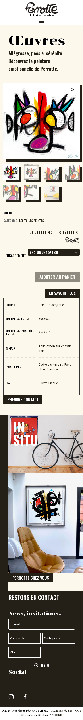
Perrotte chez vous (30, 578)
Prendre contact (23, 399)
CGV (78, 710)
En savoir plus (62, 293)
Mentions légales (61, 710)
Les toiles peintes (31, 220)
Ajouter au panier (57, 277)
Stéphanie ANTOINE (50, 715)
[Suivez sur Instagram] (11, 697)
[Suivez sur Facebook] (25, 697)
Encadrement (15, 255)
